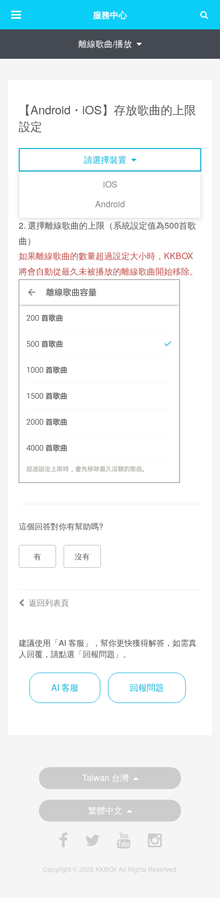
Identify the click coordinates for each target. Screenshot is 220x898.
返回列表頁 (49, 602)
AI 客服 (64, 687)
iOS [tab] (110, 184)
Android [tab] (110, 204)
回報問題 (147, 687)
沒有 (82, 556)
